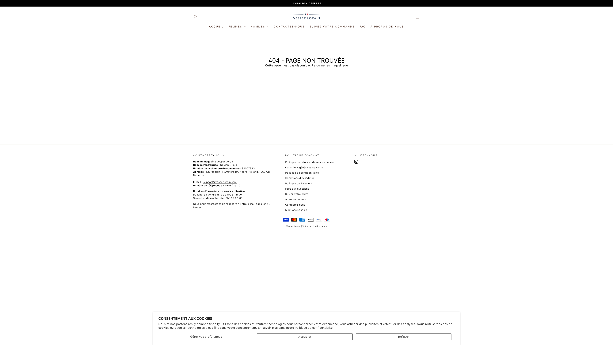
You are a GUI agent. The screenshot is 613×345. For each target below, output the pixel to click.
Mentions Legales (296, 209)
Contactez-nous (289, 26)
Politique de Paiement (298, 183)
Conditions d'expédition (299, 178)
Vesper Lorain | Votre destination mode (306, 226)
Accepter (304, 336)
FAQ (362, 26)
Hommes (258, 26)
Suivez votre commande (332, 26)
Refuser (403, 336)
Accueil (216, 26)
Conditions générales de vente (304, 167)
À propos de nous (387, 26)
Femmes (235, 26)
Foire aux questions (297, 188)
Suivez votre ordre (296, 193)
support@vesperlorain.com (220, 182)
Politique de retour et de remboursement (310, 162)
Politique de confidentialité (314, 327)
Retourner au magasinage (330, 65)
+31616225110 (231, 185)
